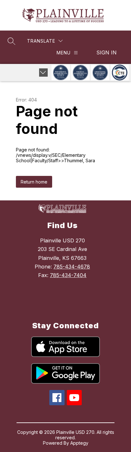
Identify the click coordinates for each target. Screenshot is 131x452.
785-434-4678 (71, 266)
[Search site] (11, 41)
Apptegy (79, 443)
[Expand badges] (43, 72)
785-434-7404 (68, 275)
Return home (34, 181)
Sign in (106, 52)
